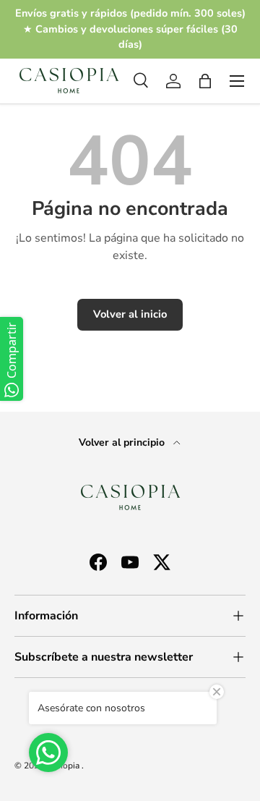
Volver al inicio (130, 314)
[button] (205, 81)
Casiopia (64, 765)
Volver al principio (123, 442)
